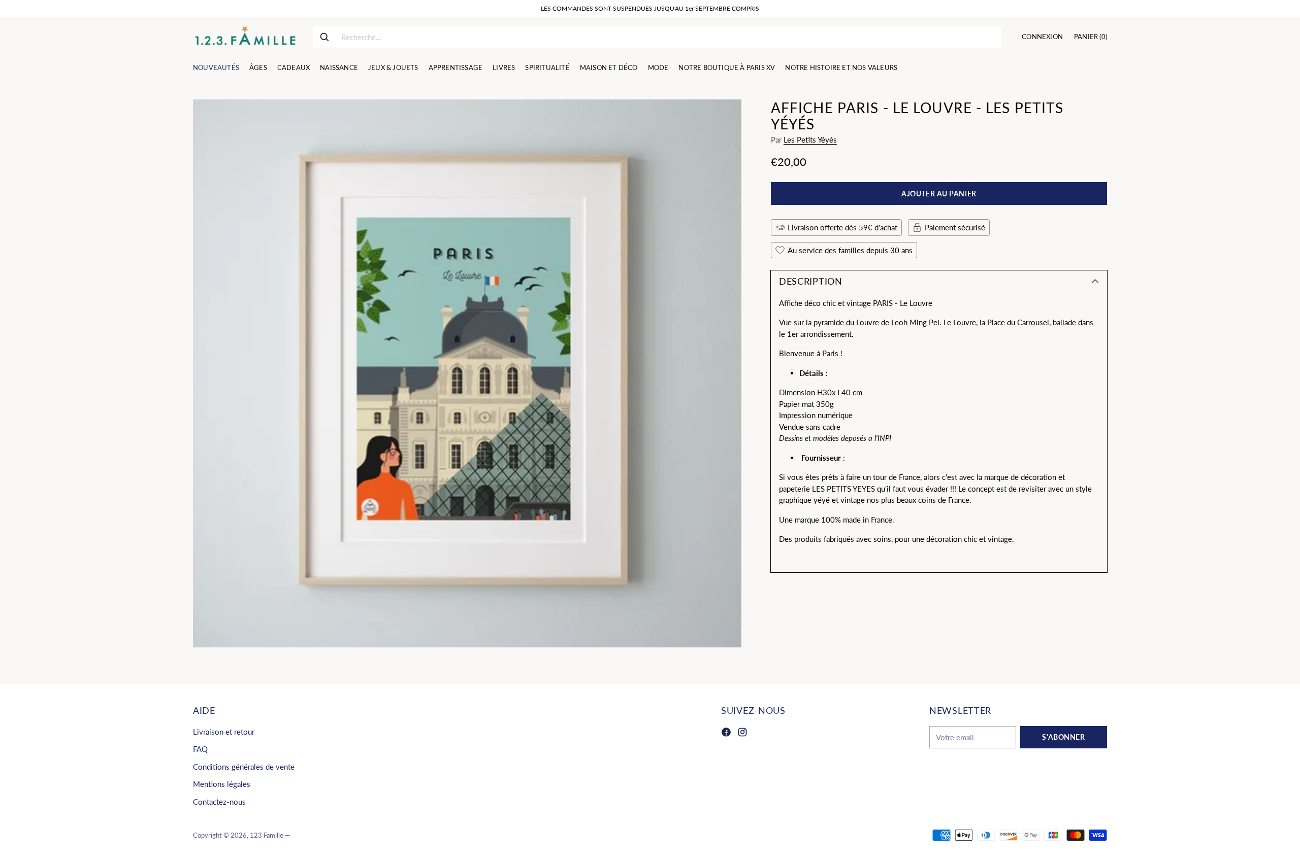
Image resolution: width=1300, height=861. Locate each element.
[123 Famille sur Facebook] (726, 733)
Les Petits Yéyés (810, 139)
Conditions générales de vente (244, 766)
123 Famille (266, 835)
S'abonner (1063, 737)
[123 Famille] (245, 37)
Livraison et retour (223, 731)
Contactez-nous (219, 801)
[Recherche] (324, 37)
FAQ (200, 748)
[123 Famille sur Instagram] (742, 733)
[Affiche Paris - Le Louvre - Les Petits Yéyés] (467, 373)
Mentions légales (221, 783)
